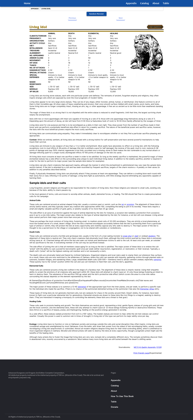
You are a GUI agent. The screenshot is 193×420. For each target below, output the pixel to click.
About (155, 3)
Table (166, 3)
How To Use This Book (122, 396)
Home (27, 3)
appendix (35, 9)
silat (136, 236)
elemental (82, 287)
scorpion (130, 204)
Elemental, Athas (147, 289)
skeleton (151, 236)
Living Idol (46, 9)
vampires (157, 259)
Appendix (131, 3)
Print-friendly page (141, 353)
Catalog (144, 3)
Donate (114, 407)
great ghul (127, 236)
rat (122, 204)
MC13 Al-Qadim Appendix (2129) (148, 347)
